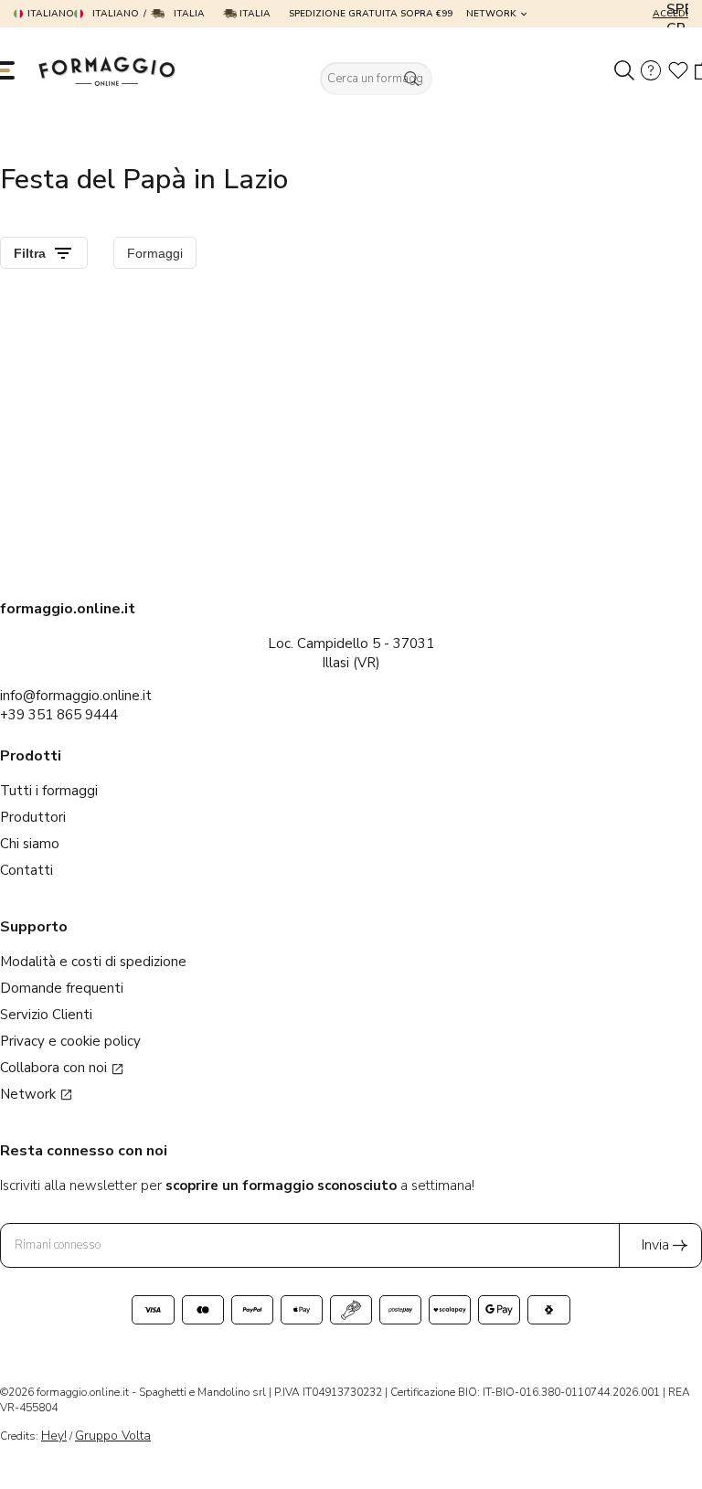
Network (491, 13)
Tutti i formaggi (49, 791)
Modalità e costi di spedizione (93, 961)
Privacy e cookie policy (70, 1041)
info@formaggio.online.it (76, 695)
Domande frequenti (61, 988)
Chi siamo (29, 844)
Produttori (33, 817)
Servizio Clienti (46, 1014)
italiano (50, 13)
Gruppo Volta (113, 1435)
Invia (655, 1245)
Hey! (54, 1435)
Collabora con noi (55, 1067)
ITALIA (254, 13)
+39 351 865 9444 (59, 715)
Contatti (26, 870)
